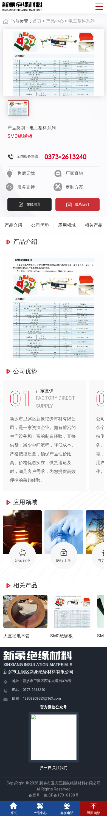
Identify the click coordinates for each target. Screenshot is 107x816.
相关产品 (93, 225)
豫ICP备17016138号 (61, 795)
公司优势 (40, 225)
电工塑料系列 (81, 21)
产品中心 (55, 21)
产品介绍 (13, 225)
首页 (37, 21)
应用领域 (67, 225)
